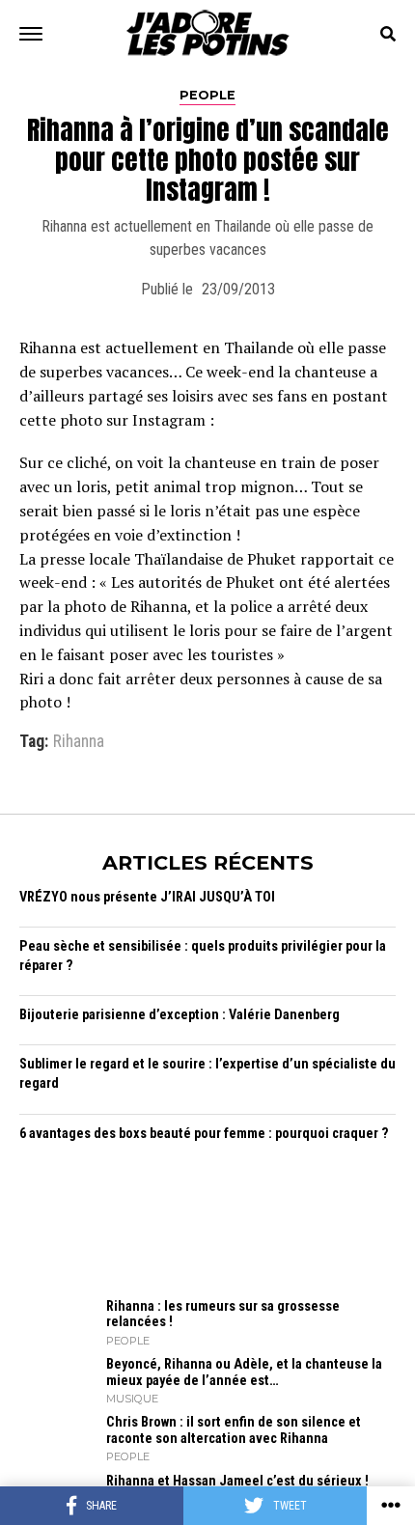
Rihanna (78, 742)
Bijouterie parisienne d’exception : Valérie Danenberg (179, 1015)
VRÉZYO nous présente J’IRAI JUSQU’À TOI (147, 897)
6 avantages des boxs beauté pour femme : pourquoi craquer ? (204, 1133)
